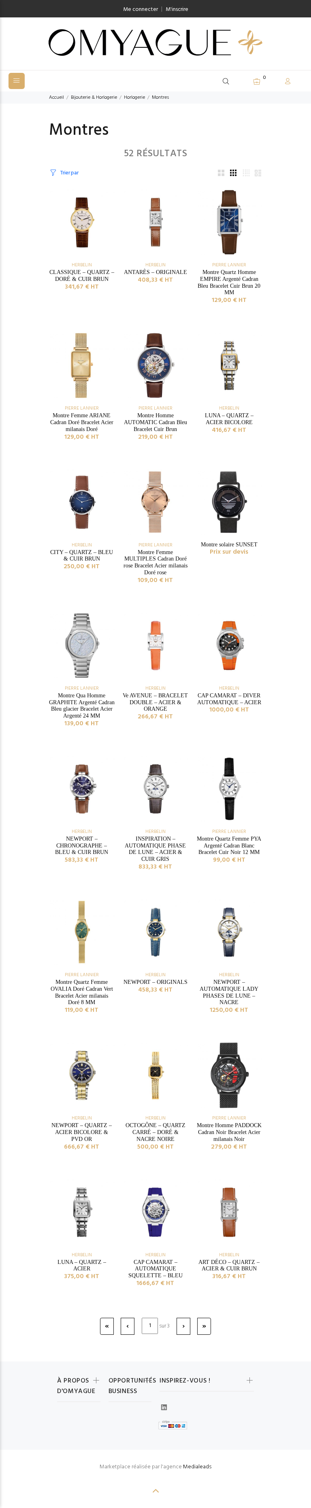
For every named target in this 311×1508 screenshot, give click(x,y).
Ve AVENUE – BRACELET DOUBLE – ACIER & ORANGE (155, 702)
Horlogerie (134, 97)
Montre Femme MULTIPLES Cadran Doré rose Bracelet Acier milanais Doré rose (155, 562)
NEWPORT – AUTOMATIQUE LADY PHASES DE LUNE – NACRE (229, 992)
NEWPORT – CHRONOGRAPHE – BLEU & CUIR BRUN (81, 846)
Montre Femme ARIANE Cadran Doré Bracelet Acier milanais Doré (81, 422)
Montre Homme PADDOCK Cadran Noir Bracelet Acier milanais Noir (229, 1132)
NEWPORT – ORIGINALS (155, 982)
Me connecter (140, 9)
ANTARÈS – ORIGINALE (155, 272)
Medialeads (197, 1467)
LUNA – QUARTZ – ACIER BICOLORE (229, 418)
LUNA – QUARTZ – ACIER (82, 1265)
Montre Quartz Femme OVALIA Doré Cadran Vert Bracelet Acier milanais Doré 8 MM (82, 992)
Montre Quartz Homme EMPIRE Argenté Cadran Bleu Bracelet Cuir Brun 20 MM (229, 282)
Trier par (69, 173)
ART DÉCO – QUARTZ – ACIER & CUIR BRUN (229, 1265)
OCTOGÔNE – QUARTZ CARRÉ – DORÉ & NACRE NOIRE (155, 1132)
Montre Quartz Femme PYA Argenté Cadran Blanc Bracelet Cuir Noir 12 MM (229, 846)
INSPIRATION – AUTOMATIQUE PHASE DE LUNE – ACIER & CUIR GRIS (155, 849)
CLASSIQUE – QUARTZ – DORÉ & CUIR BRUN (81, 275)
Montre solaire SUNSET (229, 545)
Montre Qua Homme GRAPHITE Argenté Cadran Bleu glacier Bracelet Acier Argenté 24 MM (82, 705)
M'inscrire (177, 9)
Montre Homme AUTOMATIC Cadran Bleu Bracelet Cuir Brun (155, 422)
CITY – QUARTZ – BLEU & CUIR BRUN (81, 555)
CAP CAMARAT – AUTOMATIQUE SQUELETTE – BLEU (155, 1269)
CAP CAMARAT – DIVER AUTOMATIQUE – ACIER (229, 698)
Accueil (56, 97)
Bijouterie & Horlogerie (94, 97)
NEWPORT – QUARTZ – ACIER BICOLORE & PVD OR (81, 1132)
